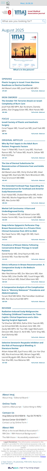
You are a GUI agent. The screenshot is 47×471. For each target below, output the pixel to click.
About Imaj (7, 397)
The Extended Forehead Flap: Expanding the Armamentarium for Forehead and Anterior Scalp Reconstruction (23, 189)
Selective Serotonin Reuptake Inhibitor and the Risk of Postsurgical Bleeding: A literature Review (22, 345)
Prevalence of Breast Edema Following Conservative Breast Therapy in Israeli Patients (20, 248)
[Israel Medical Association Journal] (23, 13)
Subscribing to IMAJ (32, 406)
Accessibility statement (28, 437)
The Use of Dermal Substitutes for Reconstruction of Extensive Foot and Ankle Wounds (23, 166)
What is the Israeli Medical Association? (20, 430)
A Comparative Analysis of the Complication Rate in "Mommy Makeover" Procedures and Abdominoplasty (23, 290)
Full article (34, 91)
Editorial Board (21, 397)
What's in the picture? (23, 69)
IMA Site (6, 433)
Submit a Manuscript (11, 406)
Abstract (42, 91)
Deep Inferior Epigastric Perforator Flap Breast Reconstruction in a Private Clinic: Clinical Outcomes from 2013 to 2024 (21, 228)
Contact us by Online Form (14, 422)
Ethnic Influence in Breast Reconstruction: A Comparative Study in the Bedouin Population (23, 267)
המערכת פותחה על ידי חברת (29, 468)
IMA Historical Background (24, 433)
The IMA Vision (9, 437)
